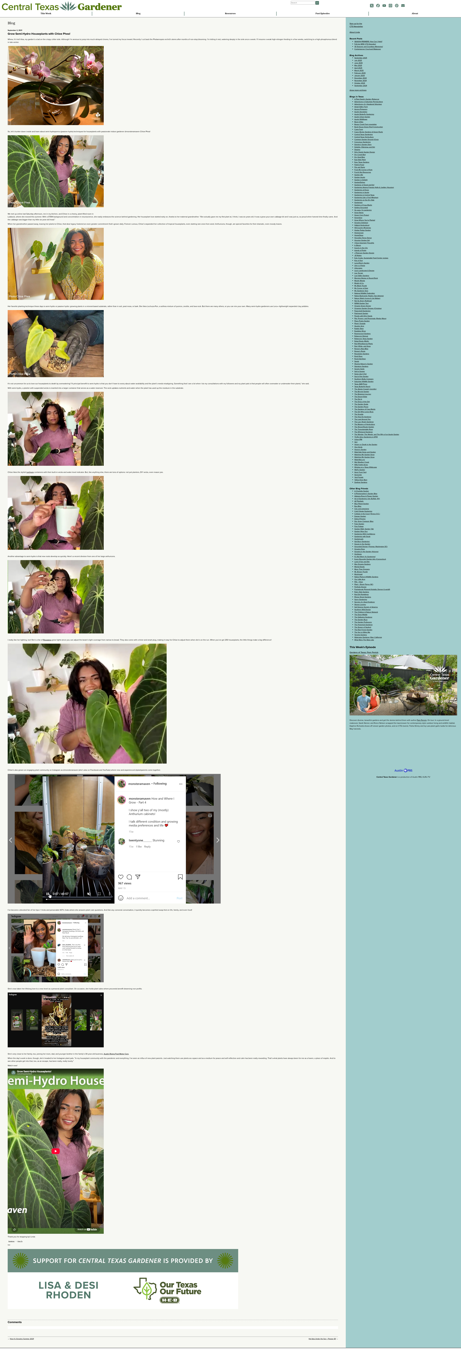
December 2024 (360, 78)
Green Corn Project (361, 215)
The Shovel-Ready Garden (364, 427)
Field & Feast (359, 164)
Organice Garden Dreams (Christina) (368, 308)
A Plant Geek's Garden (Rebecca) (366, 99)
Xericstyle (358, 475)
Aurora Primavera (360, 109)
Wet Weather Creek (361, 462)
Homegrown (359, 233)
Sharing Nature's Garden (363, 364)
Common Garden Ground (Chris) (366, 139)
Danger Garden (360, 516)
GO (317, 3)
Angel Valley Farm (361, 107)
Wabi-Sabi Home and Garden (365, 452)
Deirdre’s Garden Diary (363, 144)
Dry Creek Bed (360, 154)
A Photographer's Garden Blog (365, 493)
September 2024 (360, 85)
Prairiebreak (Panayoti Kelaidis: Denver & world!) (372, 589)
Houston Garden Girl (362, 240)
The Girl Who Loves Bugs (363, 412)
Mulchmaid (358, 574)
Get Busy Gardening (362, 541)
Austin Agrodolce (360, 112)
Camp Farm (358, 129)
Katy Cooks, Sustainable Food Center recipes (371, 258)
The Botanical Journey (362, 394)
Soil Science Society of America (366, 607)
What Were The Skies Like (364, 640)
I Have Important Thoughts (364, 243)
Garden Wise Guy (361, 531)
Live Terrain (358, 273)
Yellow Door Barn (360, 480)
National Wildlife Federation (364, 293)
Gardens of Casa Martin (363, 205)
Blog (138, 14)
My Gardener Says (361, 291)
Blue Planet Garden (361, 503)
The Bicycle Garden (361, 391)
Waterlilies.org (359, 459)
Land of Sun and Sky (362, 561)
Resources (230, 14)
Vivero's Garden (360, 449)
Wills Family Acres (361, 464)
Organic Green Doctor (362, 306)
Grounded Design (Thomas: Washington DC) (371, 546)
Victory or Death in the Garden (365, 444)
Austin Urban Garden (362, 117)
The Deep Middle (360, 614)
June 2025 (358, 63)
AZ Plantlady (359, 501)
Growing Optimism (361, 222)
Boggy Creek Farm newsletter (365, 124)
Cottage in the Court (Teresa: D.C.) (367, 514)
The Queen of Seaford (362, 627)
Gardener (11, 1241)
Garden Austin (359, 177)
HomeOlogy (358, 235)
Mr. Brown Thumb (361, 572)
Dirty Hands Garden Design (364, 152)
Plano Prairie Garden (362, 321)
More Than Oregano (362, 569)
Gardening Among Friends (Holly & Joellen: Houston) (374, 187)
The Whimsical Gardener (363, 432)
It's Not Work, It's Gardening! (364, 556)
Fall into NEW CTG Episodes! (365, 44)
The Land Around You (362, 419)
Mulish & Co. (359, 283)
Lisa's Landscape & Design (364, 270)
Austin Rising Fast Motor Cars (116, 1054)
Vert (355, 442)
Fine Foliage (359, 526)
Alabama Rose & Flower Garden (366, 496)
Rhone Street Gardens (362, 597)
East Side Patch (360, 159)
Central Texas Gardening (363, 134)
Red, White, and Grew (362, 346)
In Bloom (357, 245)
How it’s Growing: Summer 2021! (22, 1339)
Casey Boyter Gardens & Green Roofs (368, 132)
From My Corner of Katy (363, 170)
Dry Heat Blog (359, 157)
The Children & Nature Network (366, 612)
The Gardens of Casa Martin (364, 409)
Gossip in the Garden (362, 544)
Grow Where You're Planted (364, 220)
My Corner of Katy (361, 288)
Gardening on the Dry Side (364, 200)
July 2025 (358, 60)
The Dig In (358, 399)
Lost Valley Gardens (361, 275)
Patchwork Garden (361, 313)
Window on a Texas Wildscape (365, 467)
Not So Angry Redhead (363, 301)
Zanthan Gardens (360, 482)
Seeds (356, 361)
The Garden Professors (363, 622)
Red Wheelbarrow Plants (363, 343)
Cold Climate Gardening (363, 511)
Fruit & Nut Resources (362, 172)
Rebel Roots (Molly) (361, 341)
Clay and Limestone (361, 509)
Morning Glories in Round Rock (366, 278)
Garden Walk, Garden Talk (364, 529)
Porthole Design (360, 587)
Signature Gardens (361, 366)
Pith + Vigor (358, 582)
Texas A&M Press (360, 384)
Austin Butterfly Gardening (364, 114)
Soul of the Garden (361, 376)
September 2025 (360, 58)
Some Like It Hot (360, 374)
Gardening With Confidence (364, 534)
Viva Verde (358, 447)
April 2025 (358, 68)
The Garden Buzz (360, 619)
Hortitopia (358, 554)
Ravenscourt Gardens (362, 333)
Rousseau (47, 639)
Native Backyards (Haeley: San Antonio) (369, 296)
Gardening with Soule (362, 536)
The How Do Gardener (362, 417)
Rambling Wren (360, 331)
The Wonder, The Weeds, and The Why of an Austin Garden (376, 434)
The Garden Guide (361, 404)
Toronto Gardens (360, 635)
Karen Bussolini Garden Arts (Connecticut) (370, 559)
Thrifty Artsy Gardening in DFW (366, 437)
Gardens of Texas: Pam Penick (364, 652)
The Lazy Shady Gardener (364, 422)
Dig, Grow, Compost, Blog (363, 521)
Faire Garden (359, 524)
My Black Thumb (360, 285)
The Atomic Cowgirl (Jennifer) (365, 389)
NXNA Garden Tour (361, 303)
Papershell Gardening (362, 311)
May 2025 (358, 65)
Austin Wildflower (360, 119)
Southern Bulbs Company (363, 379)
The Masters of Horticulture (364, 424)
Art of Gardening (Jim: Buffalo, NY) (367, 498)
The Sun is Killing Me (362, 632)
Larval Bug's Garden (361, 263)
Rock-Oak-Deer (360, 359)
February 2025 (360, 73)
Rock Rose (358, 356)
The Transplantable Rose (363, 429)
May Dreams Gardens (362, 564)
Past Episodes (322, 14)
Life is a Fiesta (359, 265)
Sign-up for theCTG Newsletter (356, 25)
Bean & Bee (358, 122)
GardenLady (358, 539)
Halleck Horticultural (361, 225)
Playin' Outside (359, 323)
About (415, 14)
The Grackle (358, 414)
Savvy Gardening (360, 599)
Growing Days (359, 549)
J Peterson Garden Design (364, 253)
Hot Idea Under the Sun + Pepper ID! (322, 1339)
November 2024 (360, 80)
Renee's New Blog (361, 349)
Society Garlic (359, 369)
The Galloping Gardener (363, 617)
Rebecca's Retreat (361, 336)
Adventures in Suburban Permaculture (368, 101)
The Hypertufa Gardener (363, 624)
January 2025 (359, 75)
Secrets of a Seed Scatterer (364, 602)
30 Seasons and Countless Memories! (368, 46)
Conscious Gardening (362, 142)
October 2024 (359, 83)
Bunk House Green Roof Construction (368, 127)
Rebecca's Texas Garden (363, 338)
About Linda (355, 32)
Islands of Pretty (360, 250)
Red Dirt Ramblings (361, 594)
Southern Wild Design (362, 609)
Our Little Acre (359, 579)
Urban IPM (358, 439)
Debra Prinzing (359, 519)
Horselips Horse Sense (363, 238)
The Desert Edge (360, 396)
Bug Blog (357, 506)
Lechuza (30, 472)
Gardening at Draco (361, 190)
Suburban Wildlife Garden (363, 381)
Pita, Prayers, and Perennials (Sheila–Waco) (370, 318)
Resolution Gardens (361, 354)
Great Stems (359, 212)
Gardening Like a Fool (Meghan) (366, 197)
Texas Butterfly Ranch (362, 386)
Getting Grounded (361, 207)
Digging (357, 149)
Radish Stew (359, 328)
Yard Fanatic (358, 477)
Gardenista (358, 202)
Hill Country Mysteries (362, 228)
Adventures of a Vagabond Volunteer (368, 104)
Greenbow (358, 217)
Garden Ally (358, 175)
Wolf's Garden (359, 470)
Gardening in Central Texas (364, 195)
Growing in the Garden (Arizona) (366, 551)
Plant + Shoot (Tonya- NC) (363, 584)
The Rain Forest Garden (363, 630)
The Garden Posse (361, 406)
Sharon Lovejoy (360, 604)
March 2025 (359, 70)
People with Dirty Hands (363, 316)
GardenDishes (359, 182)
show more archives (358, 90)
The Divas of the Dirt (362, 401)
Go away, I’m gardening (363, 210)
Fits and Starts (359, 167)
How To (20, 1241)
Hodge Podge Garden (362, 230)
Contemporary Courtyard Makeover (367, 49)
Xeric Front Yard (360, 472)
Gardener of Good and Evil (364, 185)
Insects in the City (361, 248)
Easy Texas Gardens (361, 162)
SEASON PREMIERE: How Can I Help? (368, 41)
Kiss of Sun (358, 260)
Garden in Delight (360, 180)
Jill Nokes (358, 255)
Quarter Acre (359, 326)
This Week (46, 14)
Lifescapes (358, 268)
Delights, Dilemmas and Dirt (364, 147)
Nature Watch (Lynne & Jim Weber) (367, 298)
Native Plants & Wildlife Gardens (366, 577)
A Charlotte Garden (361, 491)
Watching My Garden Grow (364, 454)
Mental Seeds (359, 567)
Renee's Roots (359, 351)
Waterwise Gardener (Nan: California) (368, 637)
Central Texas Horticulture (364, 137)
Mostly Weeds (359, 280)
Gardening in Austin (361, 192)
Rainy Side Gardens (361, 592)
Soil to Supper (359, 371)
